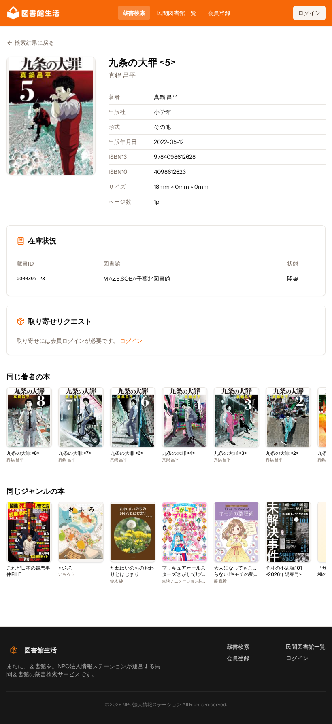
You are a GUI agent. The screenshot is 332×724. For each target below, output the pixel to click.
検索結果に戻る (34, 42)
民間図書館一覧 (176, 13)
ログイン (309, 13)
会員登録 (219, 13)
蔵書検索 (134, 13)
